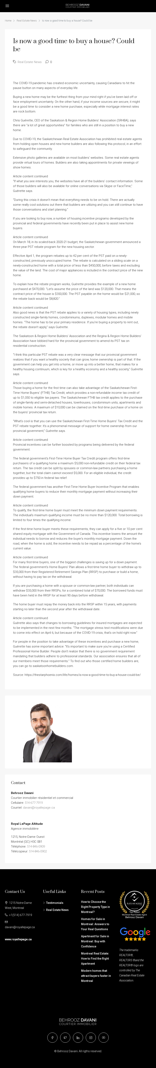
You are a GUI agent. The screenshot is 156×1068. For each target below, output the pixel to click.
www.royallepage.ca (18, 939)
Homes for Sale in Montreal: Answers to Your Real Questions (95, 924)
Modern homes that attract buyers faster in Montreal (96, 975)
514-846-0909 (36, 846)
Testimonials (54, 902)
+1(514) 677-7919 (20, 915)
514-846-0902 (38, 851)
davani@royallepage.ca (39, 807)
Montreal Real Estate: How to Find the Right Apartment (95, 958)
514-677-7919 (34, 803)
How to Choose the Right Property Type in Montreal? (95, 907)
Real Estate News (27, 20)
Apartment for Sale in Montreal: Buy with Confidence (95, 941)
